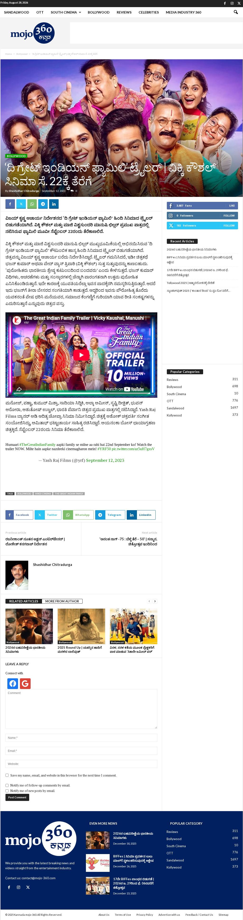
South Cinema (64, 12)
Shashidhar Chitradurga (24, 190)
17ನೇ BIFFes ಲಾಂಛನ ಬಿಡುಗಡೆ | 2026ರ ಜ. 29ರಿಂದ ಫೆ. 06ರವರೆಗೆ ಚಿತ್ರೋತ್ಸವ (198, 272)
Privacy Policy (144, 914)
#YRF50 (104, 449)
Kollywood (13, 642)
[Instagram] (232, 3)
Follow (229, 215)
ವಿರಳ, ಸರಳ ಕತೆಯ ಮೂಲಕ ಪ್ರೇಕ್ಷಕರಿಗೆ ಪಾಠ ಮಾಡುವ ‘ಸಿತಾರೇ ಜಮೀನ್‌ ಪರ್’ (132, 649)
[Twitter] (239, 3)
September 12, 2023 (105, 460)
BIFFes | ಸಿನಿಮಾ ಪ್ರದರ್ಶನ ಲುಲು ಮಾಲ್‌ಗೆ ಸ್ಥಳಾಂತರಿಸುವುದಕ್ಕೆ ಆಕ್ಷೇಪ (199, 259)
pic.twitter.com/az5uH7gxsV (133, 449)
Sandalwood (16, 12)
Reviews (124, 12)
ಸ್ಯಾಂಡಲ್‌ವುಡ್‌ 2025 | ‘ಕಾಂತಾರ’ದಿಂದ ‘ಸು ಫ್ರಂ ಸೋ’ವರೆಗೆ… (198, 290)
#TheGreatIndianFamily (37, 445)
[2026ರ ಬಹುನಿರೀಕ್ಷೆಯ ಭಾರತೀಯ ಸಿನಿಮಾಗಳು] (29, 626)
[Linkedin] (54, 204)
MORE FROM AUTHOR (62, 601)
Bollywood (99, 12)
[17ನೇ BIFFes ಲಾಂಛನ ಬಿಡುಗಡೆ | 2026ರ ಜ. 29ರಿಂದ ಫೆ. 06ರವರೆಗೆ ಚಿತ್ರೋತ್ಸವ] (98, 886)
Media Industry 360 (183, 12)
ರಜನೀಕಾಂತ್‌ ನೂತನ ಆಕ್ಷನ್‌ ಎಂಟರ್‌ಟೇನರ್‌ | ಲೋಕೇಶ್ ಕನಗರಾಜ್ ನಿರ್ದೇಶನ (35, 541)
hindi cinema (43, 493)
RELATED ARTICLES (23, 601)
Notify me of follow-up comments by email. (40, 785)
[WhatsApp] (32, 204)
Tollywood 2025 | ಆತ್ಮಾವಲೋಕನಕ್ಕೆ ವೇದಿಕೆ (191, 283)
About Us (103, 914)
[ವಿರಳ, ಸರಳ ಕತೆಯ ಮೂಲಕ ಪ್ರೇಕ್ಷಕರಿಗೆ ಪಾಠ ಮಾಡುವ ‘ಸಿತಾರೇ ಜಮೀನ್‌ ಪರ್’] (133, 626)
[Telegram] (43, 204)
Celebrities (149, 12)
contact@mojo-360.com (39, 878)
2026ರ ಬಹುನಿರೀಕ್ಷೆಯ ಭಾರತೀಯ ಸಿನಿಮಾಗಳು (192, 249)
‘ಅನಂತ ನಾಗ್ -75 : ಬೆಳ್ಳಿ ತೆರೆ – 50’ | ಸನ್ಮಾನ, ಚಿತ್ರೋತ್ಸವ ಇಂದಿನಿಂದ (128, 541)
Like (232, 205)
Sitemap (223, 914)
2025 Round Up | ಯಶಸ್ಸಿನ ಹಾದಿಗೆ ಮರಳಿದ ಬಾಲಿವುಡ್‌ (80, 649)
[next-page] (155, 601)
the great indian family (69, 493)
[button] (235, 12)
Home (8, 53)
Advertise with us (169, 914)
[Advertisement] (156, 33)
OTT (40, 12)
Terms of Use (123, 914)
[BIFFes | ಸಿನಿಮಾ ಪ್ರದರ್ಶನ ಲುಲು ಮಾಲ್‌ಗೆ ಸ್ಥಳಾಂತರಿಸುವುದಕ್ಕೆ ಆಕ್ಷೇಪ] (98, 863)
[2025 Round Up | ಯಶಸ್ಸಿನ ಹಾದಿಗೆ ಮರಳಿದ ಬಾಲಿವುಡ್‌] (81, 626)
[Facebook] (225, 3)
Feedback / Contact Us (199, 914)
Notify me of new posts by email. (32, 791)
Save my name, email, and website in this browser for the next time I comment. (63, 775)
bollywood (24, 493)
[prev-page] (149, 601)
